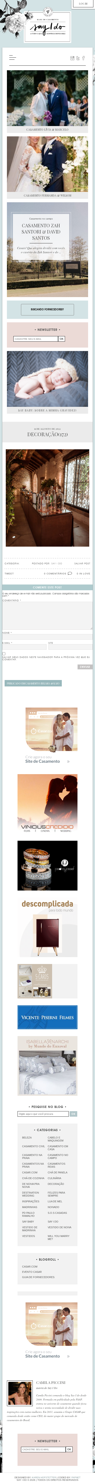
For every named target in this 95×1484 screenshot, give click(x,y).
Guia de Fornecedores (38, 1277)
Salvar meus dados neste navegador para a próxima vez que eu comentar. (46, 658)
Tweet (9, 573)
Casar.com (29, 1172)
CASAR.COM (29, 1266)
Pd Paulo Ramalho (28, 1214)
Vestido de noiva (59, 1227)
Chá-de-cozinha (33, 1178)
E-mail (7, 643)
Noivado (53, 1207)
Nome (7, 633)
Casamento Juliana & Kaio (33, 683)
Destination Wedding (30, 1194)
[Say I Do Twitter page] (78, 58)
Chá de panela (57, 1172)
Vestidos (28, 1236)
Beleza (27, 1137)
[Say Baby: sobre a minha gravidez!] (47, 379)
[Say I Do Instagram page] (72, 58)
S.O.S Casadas (57, 1212)
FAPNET (75, 1477)
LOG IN (83, 3)
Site (50, 643)
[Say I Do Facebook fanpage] (83, 58)
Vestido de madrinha (29, 1229)
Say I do (53, 1221)
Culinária (54, 1178)
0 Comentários (55, 573)
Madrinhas (29, 1207)
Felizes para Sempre (56, 1194)
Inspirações (30, 1201)
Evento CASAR (32, 1271)
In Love (84, 573)
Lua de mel (55, 1201)
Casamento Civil (33, 1146)
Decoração (56, 1184)
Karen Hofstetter (44, 1477)
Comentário (11, 600)
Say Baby (28, 1221)
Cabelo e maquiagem (55, 1139)
